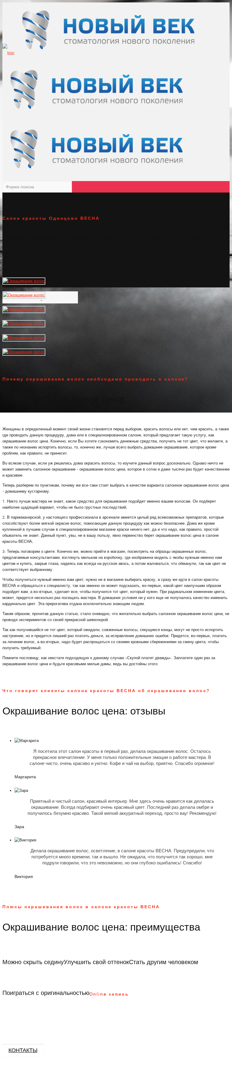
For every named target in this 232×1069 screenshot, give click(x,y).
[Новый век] (106, 112)
